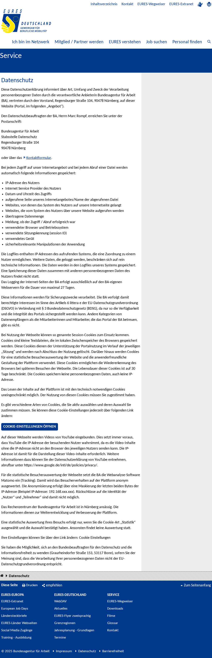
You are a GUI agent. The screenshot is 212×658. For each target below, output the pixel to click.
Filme (111, 616)
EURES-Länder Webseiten (19, 623)
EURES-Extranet (181, 4)
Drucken (32, 585)
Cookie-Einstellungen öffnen (29, 427)
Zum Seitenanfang (197, 585)
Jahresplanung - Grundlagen (74, 630)
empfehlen (54, 585)
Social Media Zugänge (16, 630)
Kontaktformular (38, 158)
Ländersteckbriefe (14, 616)
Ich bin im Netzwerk (30, 42)
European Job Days (14, 608)
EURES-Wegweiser (151, 4)
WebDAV (60, 601)
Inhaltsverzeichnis (104, 4)
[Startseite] (2, 576)
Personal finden (187, 42)
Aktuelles (60, 608)
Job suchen (156, 42)
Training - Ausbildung (16, 637)
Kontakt (127, 4)
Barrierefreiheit (113, 651)
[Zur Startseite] (26, 21)
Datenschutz (19, 576)
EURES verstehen (125, 42)
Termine (60, 637)
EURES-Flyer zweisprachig (72, 616)
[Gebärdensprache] (200, 4)
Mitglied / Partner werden (79, 42)
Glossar (112, 623)
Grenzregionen (64, 623)
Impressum (64, 651)
